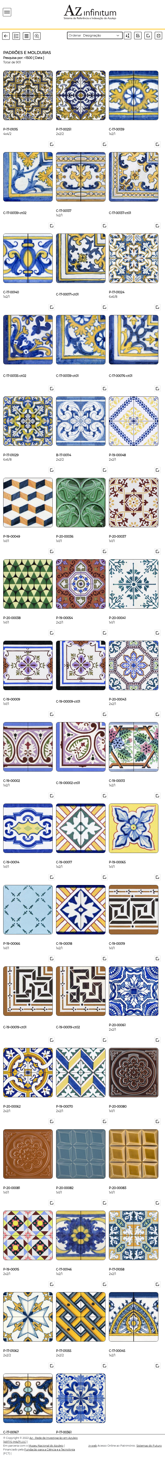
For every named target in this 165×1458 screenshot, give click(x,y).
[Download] (159, 35)
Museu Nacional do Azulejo (46, 1445)
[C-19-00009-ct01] (68, 692)
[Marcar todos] (139, 35)
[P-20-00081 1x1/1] (11, 1181)
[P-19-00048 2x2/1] (117, 448)
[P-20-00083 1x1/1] (117, 1181)
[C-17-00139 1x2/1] (116, 122)
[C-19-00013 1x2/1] (117, 774)
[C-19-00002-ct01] (68, 774)
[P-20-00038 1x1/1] (12, 611)
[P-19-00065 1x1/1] (117, 855)
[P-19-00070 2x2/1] (64, 1099)
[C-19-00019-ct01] (14, 1018)
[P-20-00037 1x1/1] (117, 529)
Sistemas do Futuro (149, 1445)
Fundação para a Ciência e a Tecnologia (49, 1449)
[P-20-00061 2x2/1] (117, 1018)
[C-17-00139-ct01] (67, 366)
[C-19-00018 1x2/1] (64, 936)
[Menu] (7, 12)
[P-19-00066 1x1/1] (11, 936)
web (92, 1445)
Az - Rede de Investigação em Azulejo (53, 1438)
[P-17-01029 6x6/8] (11, 448)
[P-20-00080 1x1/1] (118, 1099)
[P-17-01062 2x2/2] (11, 1344)
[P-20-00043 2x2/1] (117, 692)
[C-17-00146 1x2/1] (64, 1262)
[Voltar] (7, 36)
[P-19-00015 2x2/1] (11, 1262)
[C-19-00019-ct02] (68, 1018)
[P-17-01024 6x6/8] (116, 285)
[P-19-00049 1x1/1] (11, 529)
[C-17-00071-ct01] (67, 285)
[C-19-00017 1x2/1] (64, 855)
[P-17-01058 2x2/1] (116, 1262)
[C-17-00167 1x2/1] (11, 1425)
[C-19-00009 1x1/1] (11, 692)
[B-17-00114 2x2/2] (63, 448)
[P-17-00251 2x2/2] (63, 122)
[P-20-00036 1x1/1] (64, 529)
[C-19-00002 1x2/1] (11, 774)
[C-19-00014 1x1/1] (11, 855)
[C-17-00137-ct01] (120, 204)
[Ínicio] (31, 12)
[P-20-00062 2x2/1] (12, 1099)
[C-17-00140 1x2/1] (11, 285)
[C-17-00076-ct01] (120, 366)
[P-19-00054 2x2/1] (64, 611)
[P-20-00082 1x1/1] (64, 1181)
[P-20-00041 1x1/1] (117, 611)
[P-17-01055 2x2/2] (63, 1344)
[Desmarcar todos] (149, 35)
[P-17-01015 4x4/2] (10, 122)
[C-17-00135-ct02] (14, 366)
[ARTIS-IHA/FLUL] (14, 1441)
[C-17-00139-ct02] (14, 204)
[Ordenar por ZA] (128, 35)
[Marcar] (52, 144)
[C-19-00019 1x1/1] (117, 936)
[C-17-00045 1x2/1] (117, 1344)
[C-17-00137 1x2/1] (63, 204)
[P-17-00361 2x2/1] (64, 1425)
